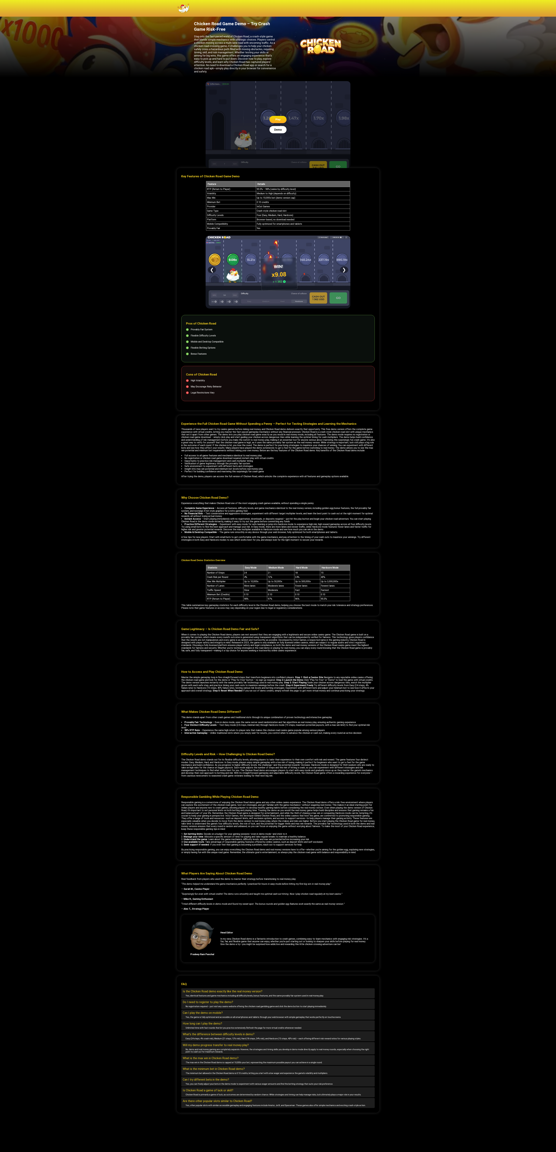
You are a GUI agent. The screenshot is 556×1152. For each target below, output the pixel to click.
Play (278, 119)
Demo (278, 129)
